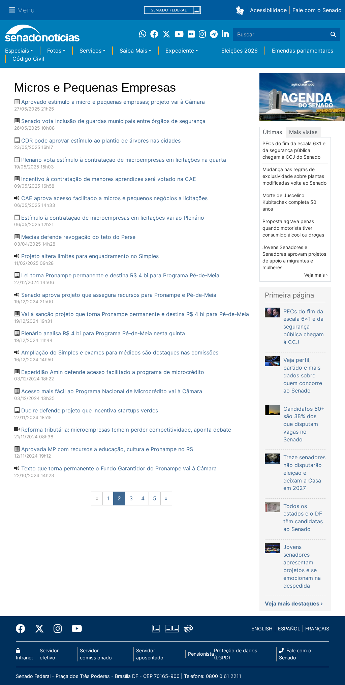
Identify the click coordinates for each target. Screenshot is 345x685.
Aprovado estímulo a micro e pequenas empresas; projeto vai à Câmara (113, 101)
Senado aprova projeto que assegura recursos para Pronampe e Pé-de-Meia (118, 294)
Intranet (24, 657)
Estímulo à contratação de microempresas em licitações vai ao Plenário (112, 217)
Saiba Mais (133, 50)
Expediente (179, 50)
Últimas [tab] (272, 132)
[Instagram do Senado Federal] (58, 629)
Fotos (54, 50)
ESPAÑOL (289, 628)
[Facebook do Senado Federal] (23, 629)
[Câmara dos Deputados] (156, 628)
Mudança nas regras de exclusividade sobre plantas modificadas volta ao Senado (294, 176)
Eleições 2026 (239, 50)
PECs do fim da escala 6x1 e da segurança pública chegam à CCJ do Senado (293, 150)
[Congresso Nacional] (172, 628)
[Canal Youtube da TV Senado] (74, 629)
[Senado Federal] (172, 10)
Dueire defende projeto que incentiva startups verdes (89, 410)
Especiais (17, 50)
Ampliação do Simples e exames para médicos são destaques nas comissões (119, 352)
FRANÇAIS (317, 628)
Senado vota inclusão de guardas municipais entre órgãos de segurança (113, 121)
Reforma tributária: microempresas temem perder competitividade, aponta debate (126, 429)
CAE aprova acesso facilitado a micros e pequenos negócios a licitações (114, 198)
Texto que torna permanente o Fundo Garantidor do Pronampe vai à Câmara (119, 468)
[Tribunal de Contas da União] (188, 628)
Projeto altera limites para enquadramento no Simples (90, 256)
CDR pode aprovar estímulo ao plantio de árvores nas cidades (101, 140)
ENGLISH (262, 628)
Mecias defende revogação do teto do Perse (78, 236)
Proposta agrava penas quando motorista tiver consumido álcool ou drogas (293, 228)
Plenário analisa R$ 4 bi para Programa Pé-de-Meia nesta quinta (103, 333)
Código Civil (28, 58)
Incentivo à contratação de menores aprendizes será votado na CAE (108, 179)
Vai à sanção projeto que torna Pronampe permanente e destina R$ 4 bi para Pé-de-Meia (135, 314)
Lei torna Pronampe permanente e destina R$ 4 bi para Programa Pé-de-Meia (120, 275)
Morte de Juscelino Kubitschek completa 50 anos (289, 202)
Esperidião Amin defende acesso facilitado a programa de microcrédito (112, 372)
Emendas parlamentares (302, 50)
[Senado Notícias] (42, 35)
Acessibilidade (268, 10)
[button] (241, 9)
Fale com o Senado (317, 10)
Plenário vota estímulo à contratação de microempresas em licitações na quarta (123, 159)
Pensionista (201, 654)
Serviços (90, 50)
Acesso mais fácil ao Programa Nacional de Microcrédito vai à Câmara (111, 391)
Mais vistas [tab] (303, 132)
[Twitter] (39, 629)
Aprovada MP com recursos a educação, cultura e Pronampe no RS (107, 449)
